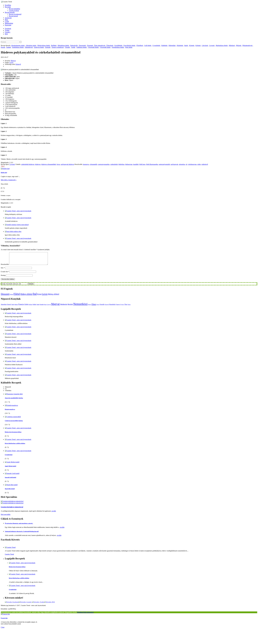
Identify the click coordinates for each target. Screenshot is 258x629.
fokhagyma (128, 164)
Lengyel (49, 304)
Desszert (5, 294)
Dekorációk (74, 45)
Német (89, 304)
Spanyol (118, 304)
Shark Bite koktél (10, 488)
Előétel (11, 294)
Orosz (97, 304)
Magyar (13, 60)
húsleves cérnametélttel (48, 164)
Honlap (3, 275)
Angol (9, 304)
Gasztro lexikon (14, 10)
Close (2, 627)
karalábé (135, 164)
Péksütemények (247, 45)
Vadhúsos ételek (81, 47)
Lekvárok (205, 45)
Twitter (7, 30)
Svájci (122, 304)
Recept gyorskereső (15, 14)
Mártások (232, 45)
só (186, 164)
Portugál (107, 304)
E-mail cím (5, 271)
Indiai (34, 304)
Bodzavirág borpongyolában (13, 432)
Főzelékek (139, 45)
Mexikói (70, 304)
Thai (125, 304)
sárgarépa (182, 164)
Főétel (17, 293)
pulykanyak (174, 164)
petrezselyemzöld (164, 164)
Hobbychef (4, 172)
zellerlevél (204, 164)
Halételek (164, 45)
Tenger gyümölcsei (58, 47)
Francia (21, 304)
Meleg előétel (53, 294)
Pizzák (3, 47)
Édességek (110, 45)
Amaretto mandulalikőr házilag (14, 398)
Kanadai (42, 304)
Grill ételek (147, 45)
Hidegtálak (172, 45)
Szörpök (47, 47)
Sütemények (29, 47)
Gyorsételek (156, 45)
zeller (199, 164)
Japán (38, 304)
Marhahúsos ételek (222, 45)
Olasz (93, 304)
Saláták (8, 47)
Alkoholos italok (31, 45)
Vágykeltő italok (105, 47)
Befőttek (54, 45)
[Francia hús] (5, 614)
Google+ (7, 32)
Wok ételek (128, 47)
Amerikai (4, 304)
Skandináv (112, 304)
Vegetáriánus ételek (118, 47)
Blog (6, 19)
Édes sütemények (99, 45)
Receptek (8, 7)
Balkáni (16, 304)
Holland (30, 304)
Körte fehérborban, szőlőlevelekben (15, 443)
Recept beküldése (14, 9)
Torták (73, 47)
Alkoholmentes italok (18, 45)
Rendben (80, 612)
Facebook (8, 28)
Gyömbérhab (8, 454)
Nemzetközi (80, 303)
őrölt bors (142, 164)
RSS (6, 34)
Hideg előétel (26, 294)
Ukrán (129, 304)
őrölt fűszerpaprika (152, 164)
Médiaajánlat (9, 23)
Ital (35, 293)
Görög (26, 304)
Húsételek (180, 45)
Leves (11, 62)
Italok (186, 45)
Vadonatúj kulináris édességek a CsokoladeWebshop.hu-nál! (22, 531)
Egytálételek (118, 45)
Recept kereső (13, 16)
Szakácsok (8, 18)
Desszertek (82, 45)
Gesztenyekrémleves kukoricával (12, 507)
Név (3, 268)
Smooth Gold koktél (10, 477)
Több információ (88, 612)
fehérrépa (121, 164)
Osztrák (102, 304)
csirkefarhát (114, 164)
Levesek (212, 45)
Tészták (67, 47)
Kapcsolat (8, 25)
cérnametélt (93, 164)
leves (58, 164)
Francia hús (4, 618)
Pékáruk (238, 45)
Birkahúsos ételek (63, 45)
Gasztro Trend (9, 554)
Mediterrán (63, 304)
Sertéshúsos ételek (18, 47)
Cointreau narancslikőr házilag (14, 420)
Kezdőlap (8, 5)
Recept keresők (10, 12)
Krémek (198, 45)
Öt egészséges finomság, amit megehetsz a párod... (19, 523)
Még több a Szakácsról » (9, 180)
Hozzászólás (5, 264)
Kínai (45, 304)
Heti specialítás (5, 514)
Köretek (191, 45)
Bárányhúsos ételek (43, 45)
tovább (53, 511)
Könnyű (18, 64)
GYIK (7, 21)
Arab (12, 304)
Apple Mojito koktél (10, 466)
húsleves (38, 164)
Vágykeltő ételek (93, 47)
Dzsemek (90, 45)
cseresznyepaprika (103, 164)
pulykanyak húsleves (67, 164)
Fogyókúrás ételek (129, 45)
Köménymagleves (10, 409)
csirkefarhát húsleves (27, 164)
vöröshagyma (192, 164)
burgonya (86, 164)
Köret (39, 294)
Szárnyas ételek (39, 47)
